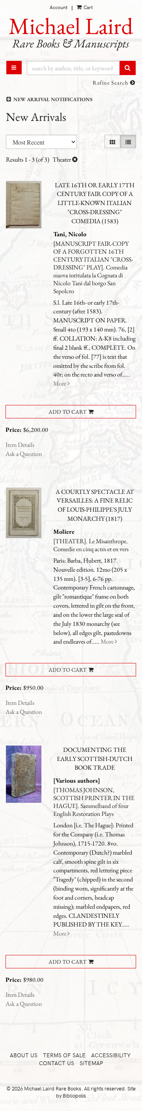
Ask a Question (24, 454)
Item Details (20, 445)
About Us (23, 1055)
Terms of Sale (64, 1055)
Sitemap (91, 1063)
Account (58, 7)
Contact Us (56, 1063)
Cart (87, 7)
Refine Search (111, 82)
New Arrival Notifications (52, 99)
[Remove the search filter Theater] (75, 159)
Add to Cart (67, 411)
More (60, 383)
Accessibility (111, 1055)
